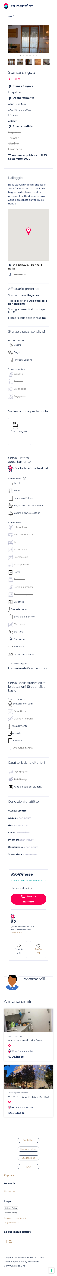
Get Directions (19, 274)
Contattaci (28, 1140)
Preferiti (38, 951)
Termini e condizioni (15, 1218)
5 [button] (33, 55)
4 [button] (30, 55)
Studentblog (28, 1157)
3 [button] (26, 55)
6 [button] (36, 55)
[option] (28, 39)
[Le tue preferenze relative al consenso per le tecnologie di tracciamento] (51, 1270)
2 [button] (23, 55)
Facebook (6, 1241)
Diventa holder (28, 1149)
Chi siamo (9, 1191)
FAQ (28, 1166)
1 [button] (20, 55)
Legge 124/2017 (11, 1222)
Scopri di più (16, 933)
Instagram (10, 1241)
